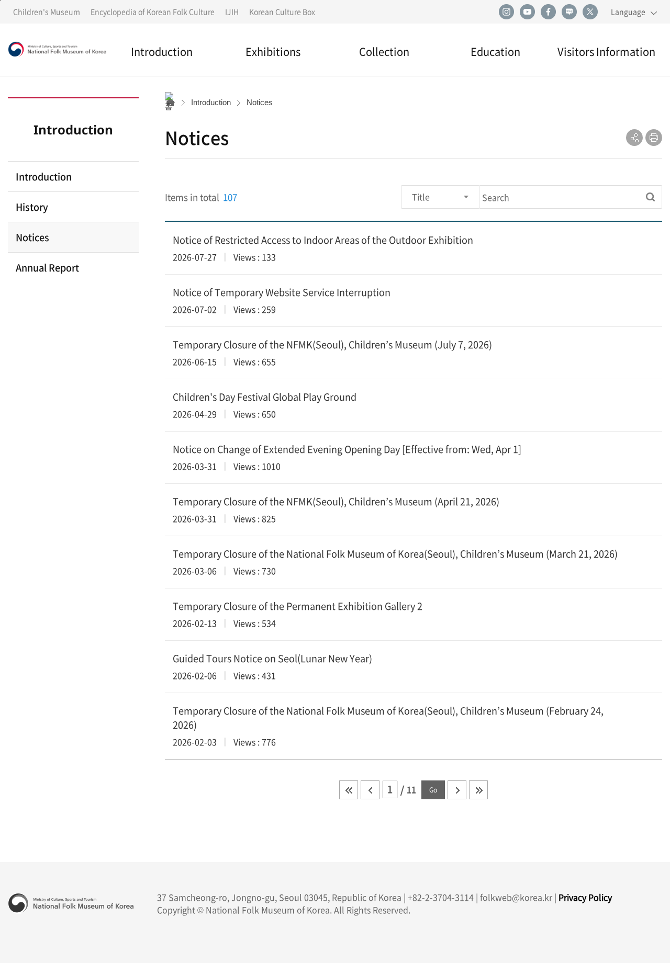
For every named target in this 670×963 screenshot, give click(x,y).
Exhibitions (272, 51)
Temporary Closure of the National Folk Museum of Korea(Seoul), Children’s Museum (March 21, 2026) (395, 554)
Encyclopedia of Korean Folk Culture (153, 11)
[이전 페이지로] (370, 789)
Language (628, 11)
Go (433, 790)
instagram (506, 12)
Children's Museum (46, 11)
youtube (527, 12)
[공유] (634, 137)
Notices (32, 237)
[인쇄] (653, 137)
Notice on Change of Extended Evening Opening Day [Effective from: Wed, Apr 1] (347, 449)
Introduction (162, 51)
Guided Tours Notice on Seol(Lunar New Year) (272, 658)
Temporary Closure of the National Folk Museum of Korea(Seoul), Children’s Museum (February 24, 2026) (388, 718)
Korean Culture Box (282, 11)
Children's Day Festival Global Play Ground (264, 397)
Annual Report (47, 267)
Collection (384, 51)
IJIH (232, 11)
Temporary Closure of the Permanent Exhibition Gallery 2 (297, 606)
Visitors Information (606, 51)
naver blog (569, 12)
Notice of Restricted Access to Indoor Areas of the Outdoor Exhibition (323, 240)
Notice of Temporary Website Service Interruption (281, 292)
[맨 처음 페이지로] (348, 789)
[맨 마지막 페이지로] (478, 789)
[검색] (650, 197)
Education (495, 51)
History (32, 207)
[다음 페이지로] (457, 789)
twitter (590, 12)
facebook (548, 12)
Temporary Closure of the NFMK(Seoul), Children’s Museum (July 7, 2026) (332, 344)
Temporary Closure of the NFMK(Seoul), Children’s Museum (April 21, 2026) (336, 501)
